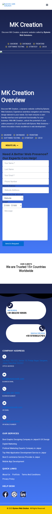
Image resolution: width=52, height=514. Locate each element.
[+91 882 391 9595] (4, 389)
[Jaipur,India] (10, 305)
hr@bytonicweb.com (12, 407)
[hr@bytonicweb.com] (4, 403)
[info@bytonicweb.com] (4, 375)
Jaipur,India (12, 310)
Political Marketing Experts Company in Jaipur (21, 448)
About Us (6, 474)
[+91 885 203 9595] (4, 417)
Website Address (8, 186)
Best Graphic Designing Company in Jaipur (20, 439)
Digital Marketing (9, 444)
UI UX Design (43, 439)
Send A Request (12, 243)
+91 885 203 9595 (11, 421)
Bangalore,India (38, 333)
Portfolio (16, 474)
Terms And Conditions (31, 474)
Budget (5, 202)
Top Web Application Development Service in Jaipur (24, 453)
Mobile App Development (13, 461)
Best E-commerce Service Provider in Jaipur (21, 457)
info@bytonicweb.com (13, 379)
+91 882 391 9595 (11, 393)
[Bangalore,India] (42, 328)
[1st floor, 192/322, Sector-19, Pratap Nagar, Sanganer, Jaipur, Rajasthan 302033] (4, 357)
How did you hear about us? (12, 194)
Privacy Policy (8, 479)
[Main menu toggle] (47, 4)
